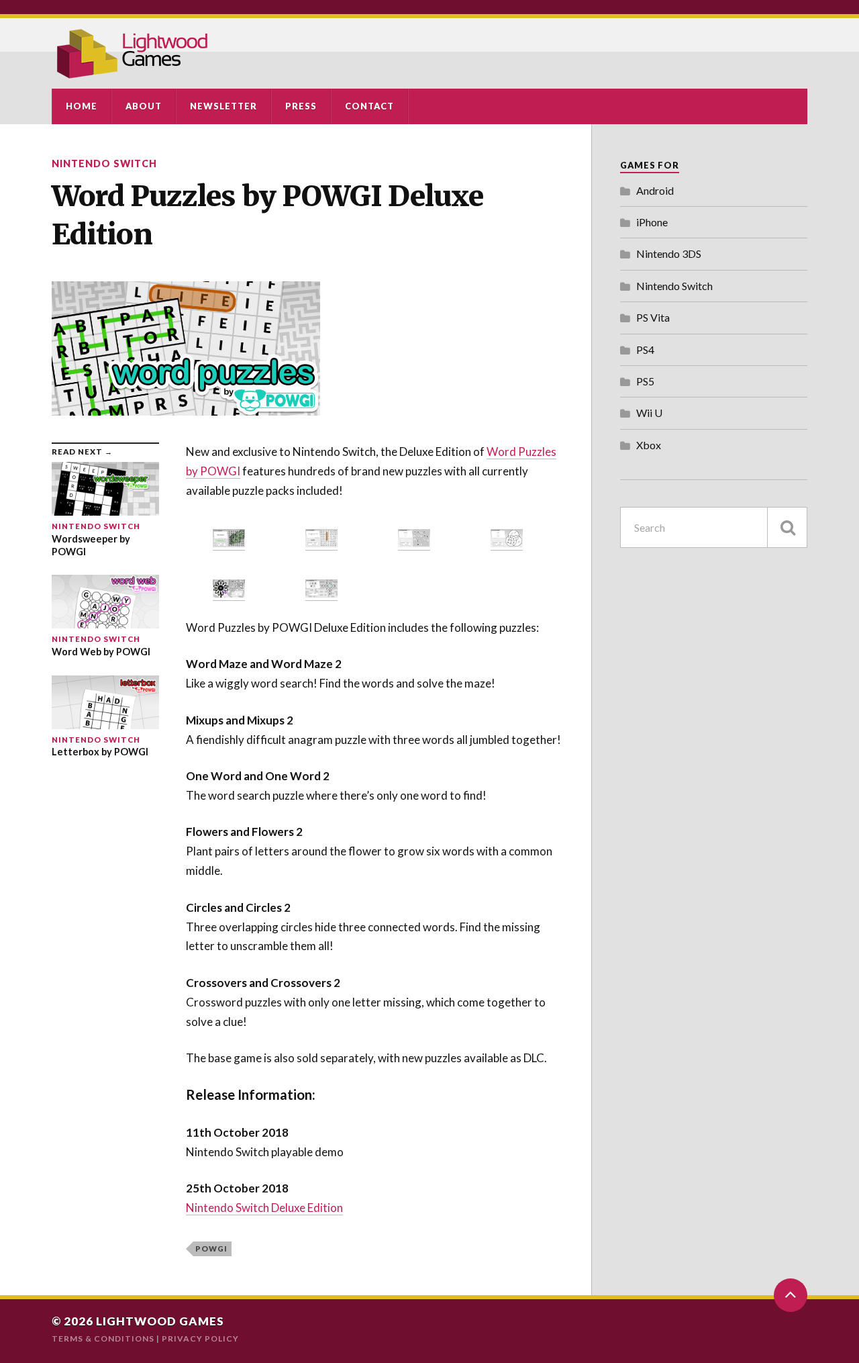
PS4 (645, 349)
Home (81, 106)
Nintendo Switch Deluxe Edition (264, 1208)
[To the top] (790, 1295)
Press (301, 106)
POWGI (211, 1248)
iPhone (652, 222)
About (143, 106)
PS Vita (653, 317)
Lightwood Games (160, 1321)
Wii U (649, 412)
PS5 (645, 381)
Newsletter (223, 106)
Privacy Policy (200, 1338)
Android (655, 190)
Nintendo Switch (104, 163)
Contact (369, 106)
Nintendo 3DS (668, 253)
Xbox (648, 444)
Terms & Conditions (103, 1338)
